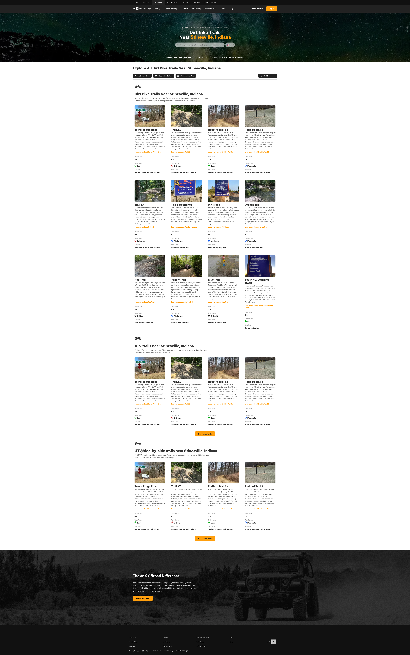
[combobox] (201, 45)
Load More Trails (205, 434)
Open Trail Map (142, 598)
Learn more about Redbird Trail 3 (260, 140)
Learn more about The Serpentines (187, 215)
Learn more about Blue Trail (223, 293)
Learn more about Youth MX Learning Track (260, 293)
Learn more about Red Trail (150, 293)
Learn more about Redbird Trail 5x (223, 140)
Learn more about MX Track (223, 215)
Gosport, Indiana (218, 57)
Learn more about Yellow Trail (187, 293)
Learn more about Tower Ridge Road (150, 140)
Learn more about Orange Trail (260, 215)
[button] (142, 76)
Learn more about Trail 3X (150, 215)
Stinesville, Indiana (200, 57)
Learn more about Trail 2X (187, 140)
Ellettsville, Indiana (235, 57)
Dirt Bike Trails (187, 27)
